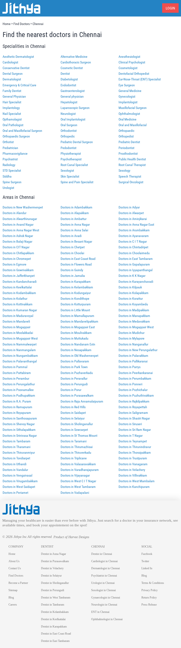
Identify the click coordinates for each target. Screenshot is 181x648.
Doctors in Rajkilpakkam (134, 401)
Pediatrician (10, 148)
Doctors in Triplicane (74, 458)
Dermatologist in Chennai (105, 568)
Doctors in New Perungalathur (138, 350)
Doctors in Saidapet (73, 413)
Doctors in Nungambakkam (20, 355)
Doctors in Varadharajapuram (80, 470)
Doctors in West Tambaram (78, 487)
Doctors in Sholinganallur (77, 424)
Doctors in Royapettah (133, 407)
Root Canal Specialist (74, 165)
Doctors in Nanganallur (133, 344)
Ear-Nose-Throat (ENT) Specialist (140, 79)
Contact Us (14, 568)
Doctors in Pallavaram (75, 361)
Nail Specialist (12, 114)
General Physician (14, 96)
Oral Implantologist (73, 119)
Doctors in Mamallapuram (77, 316)
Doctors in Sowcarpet (74, 430)
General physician (72, 96)
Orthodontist (69, 131)
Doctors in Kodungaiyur (76, 293)
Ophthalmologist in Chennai (107, 619)
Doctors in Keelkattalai (17, 287)
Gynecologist (127, 96)
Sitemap (12, 590)
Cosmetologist (128, 68)
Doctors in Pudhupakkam (19, 395)
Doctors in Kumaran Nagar (20, 310)
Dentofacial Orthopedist (134, 73)
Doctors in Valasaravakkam (78, 464)
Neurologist (68, 114)
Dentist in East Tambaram (55, 641)
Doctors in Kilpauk (130, 287)
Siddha (7, 176)
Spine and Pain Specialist (77, 182)
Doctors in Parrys (129, 367)
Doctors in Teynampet (133, 441)
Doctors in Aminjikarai (133, 219)
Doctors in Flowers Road (76, 264)
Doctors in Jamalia (73, 276)
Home (11, 554)
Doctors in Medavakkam (134, 321)
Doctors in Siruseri (130, 424)
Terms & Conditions (152, 583)
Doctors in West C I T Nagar (78, 481)
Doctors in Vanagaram (133, 464)
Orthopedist (126, 136)
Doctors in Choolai (72, 253)
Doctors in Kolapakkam (133, 293)
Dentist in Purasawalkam (55, 561)
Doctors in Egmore (14, 264)
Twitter (145, 561)
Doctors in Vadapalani (75, 492)
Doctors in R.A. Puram (17, 401)
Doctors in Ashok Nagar (18, 236)
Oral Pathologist (13, 125)
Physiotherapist (71, 153)
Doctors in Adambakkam (76, 207)
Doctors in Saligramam (133, 413)
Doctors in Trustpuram (133, 458)
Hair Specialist (12, 102)
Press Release (149, 604)
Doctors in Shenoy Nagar (19, 424)
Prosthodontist (128, 153)
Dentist (65, 73)
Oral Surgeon (69, 125)
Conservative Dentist (16, 68)
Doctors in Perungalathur (19, 384)
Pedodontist (68, 148)
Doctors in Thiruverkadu (76, 452)
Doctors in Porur (71, 390)
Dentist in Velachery (52, 568)
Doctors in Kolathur (15, 298)
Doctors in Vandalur (15, 470)
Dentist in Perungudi (52, 590)
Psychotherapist (71, 159)
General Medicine (130, 91)
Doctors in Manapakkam (134, 316)
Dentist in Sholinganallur (55, 583)
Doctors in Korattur (131, 298)
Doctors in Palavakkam (133, 355)
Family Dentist (12, 91)
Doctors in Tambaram (16, 441)
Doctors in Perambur (16, 378)
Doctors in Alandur (14, 213)
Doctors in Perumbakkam (135, 378)
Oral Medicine (127, 119)
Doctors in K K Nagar (132, 276)
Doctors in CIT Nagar (16, 247)
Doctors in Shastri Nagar (134, 418)
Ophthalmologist (129, 114)
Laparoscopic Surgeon (75, 108)
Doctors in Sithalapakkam (19, 430)
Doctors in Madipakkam (134, 310)
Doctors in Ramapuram (17, 407)
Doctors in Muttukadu (74, 338)
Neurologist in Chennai (104, 604)
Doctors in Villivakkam (133, 475)
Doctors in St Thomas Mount (79, 435)
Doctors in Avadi (71, 236)
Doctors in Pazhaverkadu (77, 373)
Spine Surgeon (12, 182)
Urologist (8, 188)
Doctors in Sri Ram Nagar (135, 430)
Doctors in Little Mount (75, 310)
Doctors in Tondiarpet (16, 458)
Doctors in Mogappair (16, 327)
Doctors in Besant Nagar (76, 241)
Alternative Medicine (74, 56)
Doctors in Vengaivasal (17, 475)
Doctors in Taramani (73, 441)
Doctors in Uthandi (14, 464)
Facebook (146, 554)
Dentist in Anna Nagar (53, 554)
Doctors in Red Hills (73, 407)
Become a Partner (18, 583)
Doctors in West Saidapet (19, 487)
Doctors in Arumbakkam (134, 230)
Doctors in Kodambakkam (19, 293)
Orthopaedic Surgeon (16, 136)
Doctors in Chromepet (17, 259)
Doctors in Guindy (72, 270)
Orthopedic (68, 136)
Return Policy (149, 597)
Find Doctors (15, 575)
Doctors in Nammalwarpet (20, 344)
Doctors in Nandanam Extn (78, 344)
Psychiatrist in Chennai (104, 575)
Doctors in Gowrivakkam (18, 270)
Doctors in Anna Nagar (75, 224)
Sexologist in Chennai (103, 590)
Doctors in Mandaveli (16, 321)
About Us (14, 561)
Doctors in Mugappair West (20, 338)
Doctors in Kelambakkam (77, 287)
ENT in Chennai (100, 612)
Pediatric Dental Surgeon (77, 142)
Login (170, 8)
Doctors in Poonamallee (18, 390)
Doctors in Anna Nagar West (21, 230)
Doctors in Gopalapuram (134, 264)
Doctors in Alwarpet (131, 213)
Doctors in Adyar (129, 207)
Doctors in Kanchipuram (134, 487)
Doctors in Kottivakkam (18, 304)
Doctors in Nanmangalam (19, 350)
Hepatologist (69, 102)
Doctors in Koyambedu (133, 304)
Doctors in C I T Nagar (133, 241)
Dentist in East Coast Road (56, 633)
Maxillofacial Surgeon (133, 108)
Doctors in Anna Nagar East (136, 224)
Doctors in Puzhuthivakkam (136, 395)
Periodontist (126, 148)
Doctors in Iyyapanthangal (135, 270)
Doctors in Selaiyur (73, 418)
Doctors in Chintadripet (133, 247)
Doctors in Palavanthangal (20, 361)
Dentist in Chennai (101, 554)
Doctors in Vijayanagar (75, 475)
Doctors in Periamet (15, 492)
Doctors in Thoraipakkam (135, 452)
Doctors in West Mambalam (137, 481)
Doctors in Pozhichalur (133, 390)
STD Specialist (12, 170)
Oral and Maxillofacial (133, 125)
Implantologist (128, 102)
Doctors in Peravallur (74, 378)
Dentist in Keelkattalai (53, 619)
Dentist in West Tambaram (55, 597)
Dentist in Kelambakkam (55, 612)
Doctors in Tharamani (16, 447)
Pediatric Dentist (129, 142)
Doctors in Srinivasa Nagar (20, 435)
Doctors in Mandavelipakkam (79, 321)
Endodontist (68, 85)
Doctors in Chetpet (73, 247)
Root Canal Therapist (132, 165)
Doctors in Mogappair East (78, 327)
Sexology (124, 170)
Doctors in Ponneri (130, 384)
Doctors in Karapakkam (76, 281)
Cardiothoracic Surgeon (76, 62)
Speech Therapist (130, 176)
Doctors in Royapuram (17, 413)
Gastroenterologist (73, 91)
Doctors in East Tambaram (136, 259)
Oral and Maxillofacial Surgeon (22, 131)
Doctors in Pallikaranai (133, 361)
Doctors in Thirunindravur (135, 447)
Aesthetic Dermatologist (18, 56)
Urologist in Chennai (103, 583)
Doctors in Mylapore (131, 338)
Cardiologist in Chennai (104, 561)
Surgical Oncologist (131, 182)
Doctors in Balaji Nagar (17, 241)
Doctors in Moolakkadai (18, 333)
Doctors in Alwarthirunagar (20, 219)
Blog (11, 597)
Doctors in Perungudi (74, 384)
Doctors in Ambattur (73, 219)
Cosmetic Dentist (72, 68)
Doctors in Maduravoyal (18, 316)
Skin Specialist (70, 176)
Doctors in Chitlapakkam (18, 253)
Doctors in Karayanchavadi (136, 281)
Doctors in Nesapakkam (76, 350)
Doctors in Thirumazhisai (77, 447)
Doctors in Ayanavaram (134, 236)
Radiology (9, 165)
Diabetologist (69, 79)
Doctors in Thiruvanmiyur (19, 452)
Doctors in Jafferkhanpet (19, 276)
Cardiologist (10, 62)
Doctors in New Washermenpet (23, 207)
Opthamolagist (12, 119)
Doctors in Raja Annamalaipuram (82, 401)
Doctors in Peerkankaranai (136, 373)
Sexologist (67, 170)
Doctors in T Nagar (131, 435)
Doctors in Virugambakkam (20, 481)
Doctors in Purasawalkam (77, 395)
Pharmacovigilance (15, 153)
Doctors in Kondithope (75, 298)
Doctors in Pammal (15, 367)
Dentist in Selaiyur (51, 575)
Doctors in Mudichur (131, 333)
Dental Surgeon (13, 73)
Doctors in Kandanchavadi (20, 281)
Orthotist (8, 142)
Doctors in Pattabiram (17, 373)
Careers (12, 604)
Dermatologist (12, 79)
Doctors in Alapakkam (75, 213)
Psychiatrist (10, 159)
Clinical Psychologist (132, 62)
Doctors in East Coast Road (78, 259)
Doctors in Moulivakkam (76, 333)
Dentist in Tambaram (52, 604)
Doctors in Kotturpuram (76, 304)
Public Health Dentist (132, 159)
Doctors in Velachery (132, 470)
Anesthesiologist (129, 56)
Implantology (11, 108)
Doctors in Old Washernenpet (79, 355)
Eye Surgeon (127, 85)
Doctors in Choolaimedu (134, 253)
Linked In (146, 568)
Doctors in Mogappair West (136, 327)
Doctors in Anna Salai (74, 230)
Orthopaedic (126, 131)
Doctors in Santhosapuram (20, 418)
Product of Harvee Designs (71, 537)
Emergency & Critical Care (19, 85)
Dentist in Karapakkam (54, 626)
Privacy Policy (149, 590)
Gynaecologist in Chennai (105, 597)
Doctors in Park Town (74, 367)
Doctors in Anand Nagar (18, 224)
